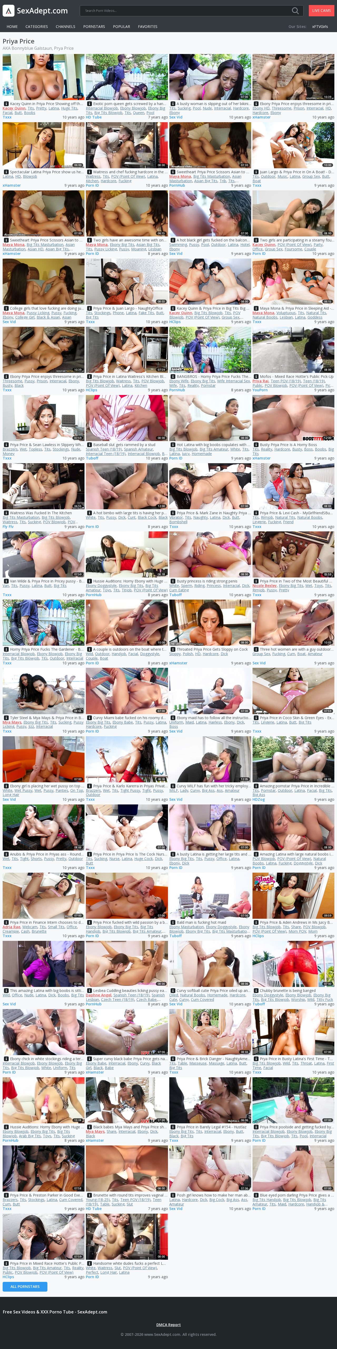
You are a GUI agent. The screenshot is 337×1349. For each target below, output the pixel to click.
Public (257, 385)
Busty (7, 385)
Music (282, 176)
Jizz (31, 726)
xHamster (261, 117)
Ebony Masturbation (186, 926)
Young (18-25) (98, 1199)
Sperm (186, 585)
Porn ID (92, 185)
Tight (146, 790)
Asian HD (35, 248)
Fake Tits (146, 312)
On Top (76, 790)
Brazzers (10, 449)
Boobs (29, 112)
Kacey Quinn (14, 108)
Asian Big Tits (205, 180)
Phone (118, 312)
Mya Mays (12, 722)
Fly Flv (8, 527)
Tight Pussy (130, 790)
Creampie (11, 931)
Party (318, 244)
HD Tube (94, 117)
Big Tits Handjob (266, 1199)
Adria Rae (11, 926)
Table (182, 1063)
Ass (220, 790)
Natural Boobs (264, 317)
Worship (298, 999)
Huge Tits (69, 108)
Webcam (29, 926)
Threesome (281, 108)
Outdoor (268, 176)
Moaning (138, 248)
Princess (214, 585)
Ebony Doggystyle (101, 585)
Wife (173, 385)
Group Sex (311, 176)
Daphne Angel (98, 994)
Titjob (127, 589)
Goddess (315, 317)
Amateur (315, 653)
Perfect (92, 1272)
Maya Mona (180, 176)
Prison (299, 108)
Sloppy (175, 653)
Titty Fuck (324, 999)
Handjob (119, 653)
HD (328, 108)
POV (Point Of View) (128, 176)
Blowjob (30, 176)
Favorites (147, 26)
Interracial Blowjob (102, 108)
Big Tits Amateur (214, 449)
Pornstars (94, 26)
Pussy (124, 248)
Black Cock (147, 517)
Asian (66, 317)
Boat (256, 180)
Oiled (173, 994)
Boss (308, 449)
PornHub (177, 185)
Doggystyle (149, 653)
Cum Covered (202, 999)
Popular (121, 26)
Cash (25, 931)
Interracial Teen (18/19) (106, 453)
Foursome (293, 248)
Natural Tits (316, 312)
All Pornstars (25, 1286)
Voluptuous (286, 312)
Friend (288, 521)
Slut (130, 1204)
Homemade (202, 453)
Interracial (222, 108)
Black (19, 385)
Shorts (36, 858)
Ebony (174, 112)
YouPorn (260, 390)
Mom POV (297, 931)
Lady (184, 790)
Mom (313, 931)
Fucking (124, 180)
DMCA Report (168, 1324)
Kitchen (92, 180)
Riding (199, 585)
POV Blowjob (152, 380)
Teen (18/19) (314, 380)
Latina (53, 108)
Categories (37, 26)
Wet (23, 449)
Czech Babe (146, 999)
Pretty (41, 108)
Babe (109, 1067)
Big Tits (92, 317)
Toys (107, 589)
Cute (173, 999)
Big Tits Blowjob (108, 112)
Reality (193, 385)
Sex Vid (175, 117)
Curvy (195, 790)
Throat (306, 1063)
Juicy (186, 453)
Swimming (178, 244)
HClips (175, 322)
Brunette (39, 931)
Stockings (102, 312)
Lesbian (154, 248)
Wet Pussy (23, 790)
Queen (138, 112)
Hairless (215, 722)
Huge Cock (143, 858)
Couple (310, 248)
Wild (89, 653)
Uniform (176, 722)
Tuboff (92, 458)
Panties (62, 790)
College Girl (24, 317)
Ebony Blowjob (133, 108)
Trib (223, 180)
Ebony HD (261, 108)
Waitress (93, 176)
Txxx (7, 117)
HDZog (258, 799)
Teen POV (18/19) (286, 380)
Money (8, 453)
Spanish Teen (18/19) (104, 449)
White (235, 449)
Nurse (114, 858)
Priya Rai (260, 380)
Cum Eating (179, 589)
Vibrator (176, 517)
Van (6, 585)
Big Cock (216, 1199)
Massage (216, 1063)
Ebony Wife (179, 380)
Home (12, 26)
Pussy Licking (105, 248)
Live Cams (321, 10)
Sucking (184, 108)
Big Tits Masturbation (211, 176)
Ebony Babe (122, 722)
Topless (35, 449)
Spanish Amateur (138, 449)
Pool (150, 112)
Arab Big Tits (30, 1135)
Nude (207, 108)
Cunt (132, 517)
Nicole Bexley (264, 585)
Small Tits (56, 926)
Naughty (200, 517)
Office (257, 248)
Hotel (245, 244)
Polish (188, 653)
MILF (173, 790)
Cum (291, 653)
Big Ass (208, 790)
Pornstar (208, 385)
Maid (189, 722)
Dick (122, 517)
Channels (65, 26)
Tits (31, 108)
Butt (18, 112)
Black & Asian (48, 317)
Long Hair (11, 794)
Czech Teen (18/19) (117, 999)
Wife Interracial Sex (233, 380)
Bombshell (178, 521)
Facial (7, 112)
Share (296, 926)
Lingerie (259, 521)
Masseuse (198, 1063)
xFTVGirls (320, 26)
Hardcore (241, 108)
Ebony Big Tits (122, 244)
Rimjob (267, 517)
